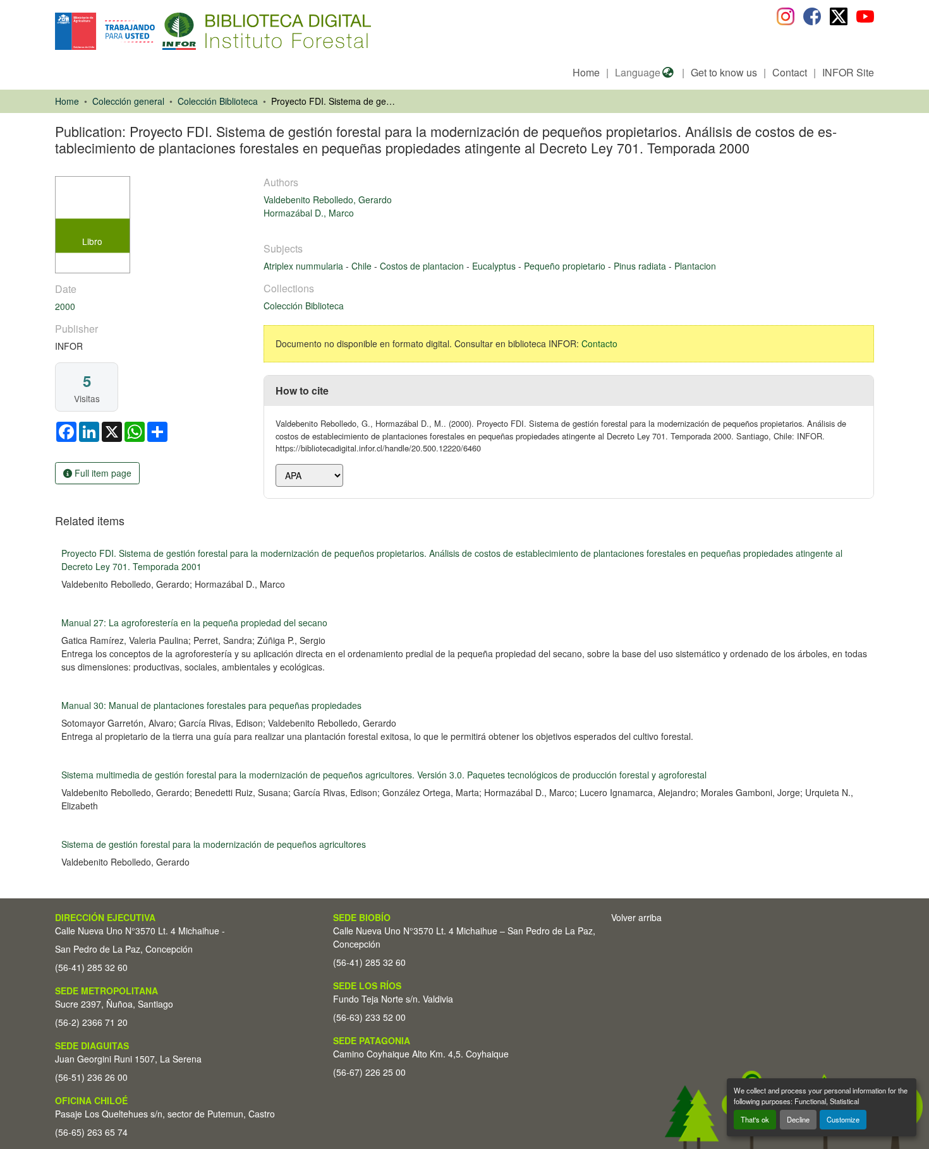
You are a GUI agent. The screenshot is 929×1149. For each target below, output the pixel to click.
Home (586, 72)
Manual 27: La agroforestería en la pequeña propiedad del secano (194, 622)
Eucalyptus (495, 265)
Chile (362, 265)
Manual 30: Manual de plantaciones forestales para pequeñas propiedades (211, 705)
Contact (789, 72)
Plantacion (695, 265)
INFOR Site (848, 72)
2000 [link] (65, 306)
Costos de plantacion (423, 265)
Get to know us (724, 72)
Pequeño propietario (566, 265)
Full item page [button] (101, 473)
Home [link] (67, 101)
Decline (798, 1119)
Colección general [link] (128, 101)
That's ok (755, 1119)
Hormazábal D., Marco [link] (309, 212)
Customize (843, 1119)
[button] (158, 31)
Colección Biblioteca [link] (218, 101)
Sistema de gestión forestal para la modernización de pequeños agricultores (213, 844)
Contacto (599, 343)
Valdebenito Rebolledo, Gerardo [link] (328, 199)
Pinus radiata (641, 265)
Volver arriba (636, 917)
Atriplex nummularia (305, 265)
